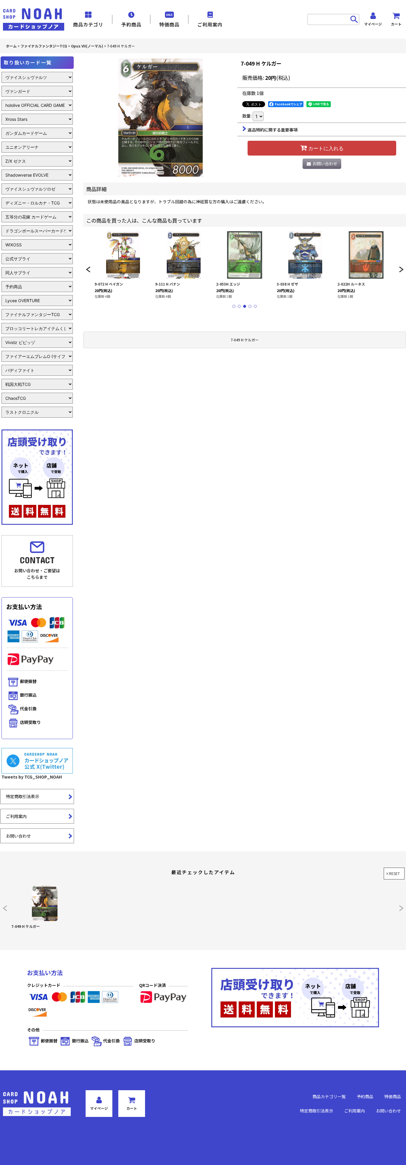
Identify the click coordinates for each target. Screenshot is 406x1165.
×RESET (392, 873)
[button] (88, 269)
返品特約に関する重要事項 (273, 130)
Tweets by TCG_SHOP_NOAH (31, 777)
